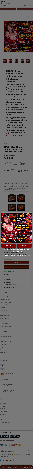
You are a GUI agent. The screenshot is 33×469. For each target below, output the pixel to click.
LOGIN (24, 246)
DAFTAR (8, 246)
